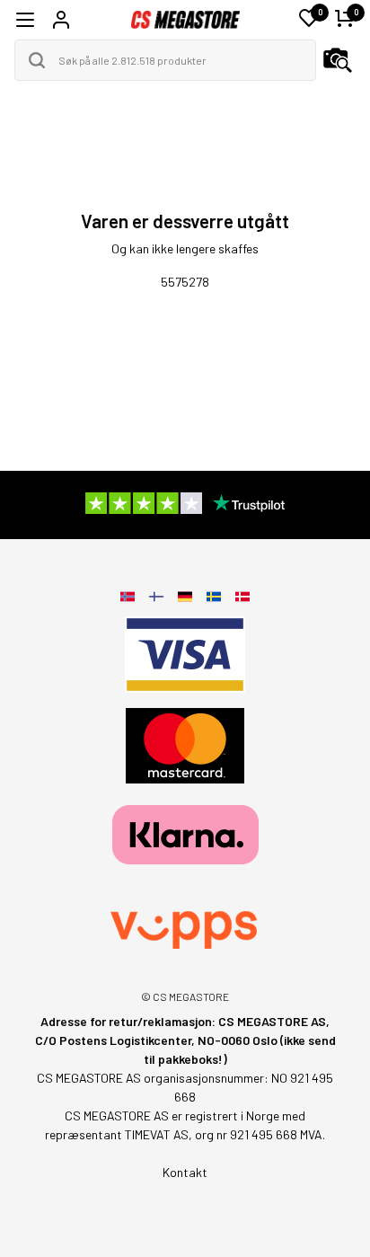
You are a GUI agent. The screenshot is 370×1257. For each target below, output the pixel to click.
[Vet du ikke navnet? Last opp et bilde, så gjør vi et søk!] (338, 60)
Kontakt (185, 1172)
